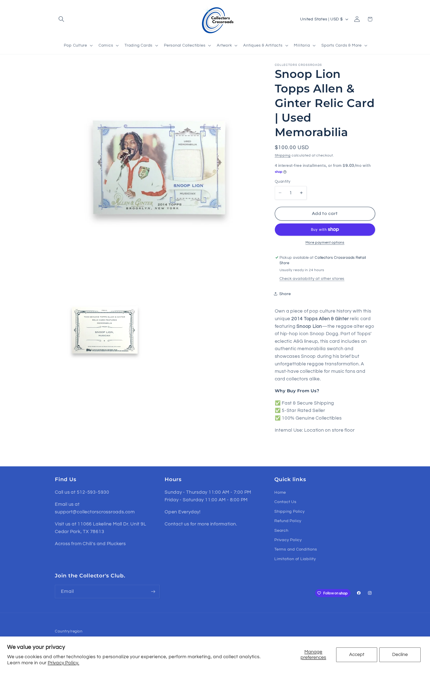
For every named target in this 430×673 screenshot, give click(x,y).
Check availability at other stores (312, 278)
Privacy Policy (288, 540)
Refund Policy (287, 521)
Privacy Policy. (63, 662)
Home (280, 492)
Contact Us (285, 502)
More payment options (324, 242)
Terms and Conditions (295, 549)
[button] (61, 19)
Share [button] (285, 293)
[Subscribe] (153, 591)
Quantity (282, 181)
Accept (356, 654)
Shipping (283, 155)
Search (281, 530)
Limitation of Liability (295, 559)
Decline (400, 654)
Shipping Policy (289, 511)
